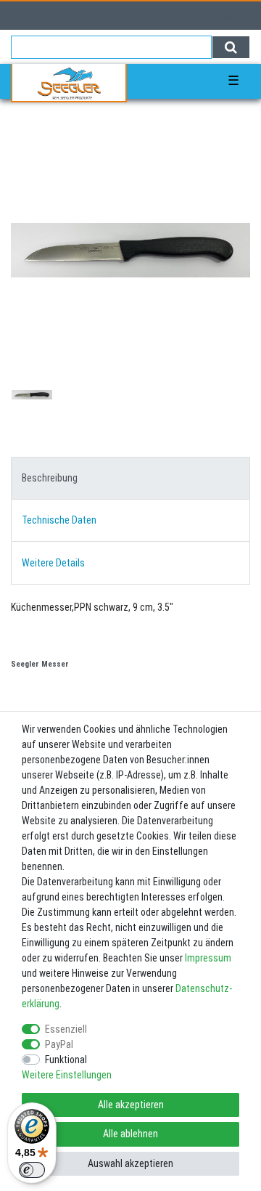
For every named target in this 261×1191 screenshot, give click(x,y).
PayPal (59, 1044)
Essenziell (66, 1029)
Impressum (208, 958)
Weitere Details (53, 563)
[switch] (32, 1170)
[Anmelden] (16, 15)
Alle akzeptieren (131, 1104)
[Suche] (231, 47)
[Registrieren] (42, 15)
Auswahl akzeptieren (130, 1163)
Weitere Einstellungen (67, 1075)
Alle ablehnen (130, 1133)
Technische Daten (59, 520)
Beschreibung (50, 478)
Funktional (66, 1059)
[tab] (130, 478)
